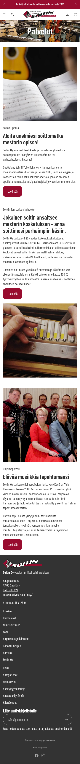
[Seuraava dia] (76, 4)
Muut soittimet (11, 625)
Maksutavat (9, 682)
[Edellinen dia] (4, 4)
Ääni (5, 632)
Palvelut (7, 652)
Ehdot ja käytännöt (40, 747)
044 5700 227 (10, 590)
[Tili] (67, 14)
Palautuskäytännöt (13, 695)
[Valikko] (4, 14)
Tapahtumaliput (12, 646)
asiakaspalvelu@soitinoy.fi (18, 594)
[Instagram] (43, 755)
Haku (6, 668)
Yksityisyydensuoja (14, 689)
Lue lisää (12, 191)
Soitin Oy (8, 659)
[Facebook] (36, 755)
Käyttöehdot (10, 702)
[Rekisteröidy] (67, 719)
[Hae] (12, 14)
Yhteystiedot (10, 675)
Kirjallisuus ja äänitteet (16, 639)
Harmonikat (9, 618)
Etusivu (7, 611)
